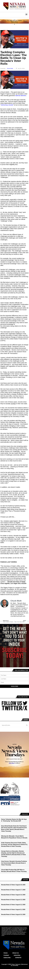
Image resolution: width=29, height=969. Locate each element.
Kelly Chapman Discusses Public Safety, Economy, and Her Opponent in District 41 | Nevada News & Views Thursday (14, 844)
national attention (20, 95)
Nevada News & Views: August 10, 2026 (13, 914)
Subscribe (7, 957)
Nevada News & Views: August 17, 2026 (13, 889)
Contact (6, 955)
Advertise (17, 955)
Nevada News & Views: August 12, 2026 (13, 904)
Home (6, 953)
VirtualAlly (15, 965)
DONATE (18, 957)
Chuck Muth (10, 68)
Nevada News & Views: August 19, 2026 (13, 884)
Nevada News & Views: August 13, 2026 (13, 899)
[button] (26, 14)
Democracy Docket (7, 105)
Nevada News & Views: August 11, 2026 (13, 909)
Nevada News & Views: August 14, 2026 (13, 894)
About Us (15, 953)
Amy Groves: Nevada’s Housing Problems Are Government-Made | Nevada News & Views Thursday (14, 863)
